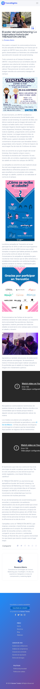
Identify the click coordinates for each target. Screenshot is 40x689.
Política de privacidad (20, 668)
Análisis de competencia (20, 649)
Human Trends (16, 683)
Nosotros (20, 629)
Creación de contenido (19, 652)
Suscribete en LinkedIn (20, 608)
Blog (18, 632)
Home (19, 626)
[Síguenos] (15, 614)
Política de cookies (19, 671)
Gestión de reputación (19, 655)
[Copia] (18, 545)
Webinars (20, 635)
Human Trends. (25, 611)
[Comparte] (21, 545)
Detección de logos (18, 658)
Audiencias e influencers (20, 646)
